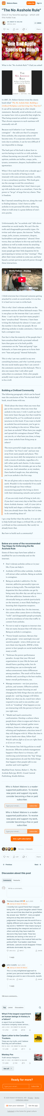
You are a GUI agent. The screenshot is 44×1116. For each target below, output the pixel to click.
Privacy (30, 1098)
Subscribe (31, 3)
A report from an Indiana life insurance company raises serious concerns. (15, 1023)
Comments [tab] (7, 880)
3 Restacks (28, 849)
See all (6, 1068)
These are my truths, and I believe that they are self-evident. (15, 1042)
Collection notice (22, 1100)
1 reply (11, 957)
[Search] (40, 1007)
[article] (22, 1021)
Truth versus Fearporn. (10, 1057)
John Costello (12, 965)
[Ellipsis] (41, 901)
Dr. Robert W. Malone (14, 22)
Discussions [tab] (19, 1007)
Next (36, 865)
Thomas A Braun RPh (15, 901)
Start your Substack (16, 1106)
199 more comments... (10, 996)
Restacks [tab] (16, 880)
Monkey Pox (7, 1054)
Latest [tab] (10, 1007)
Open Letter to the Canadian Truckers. (15, 1036)
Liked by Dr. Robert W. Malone (18, 904)
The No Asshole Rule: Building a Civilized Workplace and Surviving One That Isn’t (21, 104)
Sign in (39, 3)
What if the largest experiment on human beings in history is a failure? (16, 1016)
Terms (37, 1098)
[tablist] (11, 880)
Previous (9, 865)
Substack (10, 1111)
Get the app (33, 1106)
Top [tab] (4, 1007)
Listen (39, 23)
